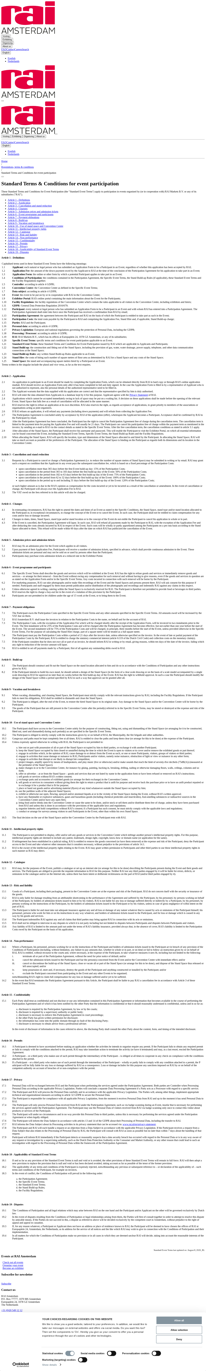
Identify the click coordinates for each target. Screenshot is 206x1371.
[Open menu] (2, 100)
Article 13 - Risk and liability (22, 234)
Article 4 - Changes (18, 208)
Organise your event (13, 1265)
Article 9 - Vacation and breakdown (26, 223)
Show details (49, 1364)
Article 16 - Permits (18, 243)
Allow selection (179, 1329)
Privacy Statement (139, 395)
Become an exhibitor (13, 1268)
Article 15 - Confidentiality (21, 240)
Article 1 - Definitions (19, 200)
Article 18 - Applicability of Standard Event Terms (33, 249)
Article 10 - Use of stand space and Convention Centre (35, 226)
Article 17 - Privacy (18, 246)
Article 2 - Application (19, 202)
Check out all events (13, 1262)
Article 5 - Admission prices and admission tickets (33, 211)
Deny (179, 1339)
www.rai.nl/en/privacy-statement (139, 1124)
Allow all (179, 1320)
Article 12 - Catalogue (19, 231)
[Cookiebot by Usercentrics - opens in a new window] (21, 1364)
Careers (18, 142)
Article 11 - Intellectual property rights (27, 229)
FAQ (3, 142)
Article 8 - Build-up (18, 220)
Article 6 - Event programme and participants (30, 214)
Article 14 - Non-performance (23, 237)
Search (25, 142)
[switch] (111, 1353)
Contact (10, 142)
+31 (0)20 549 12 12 (11, 1310)
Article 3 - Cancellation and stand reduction (30, 205)
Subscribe (6, 1283)
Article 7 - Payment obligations (23, 217)
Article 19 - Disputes (18, 252)
